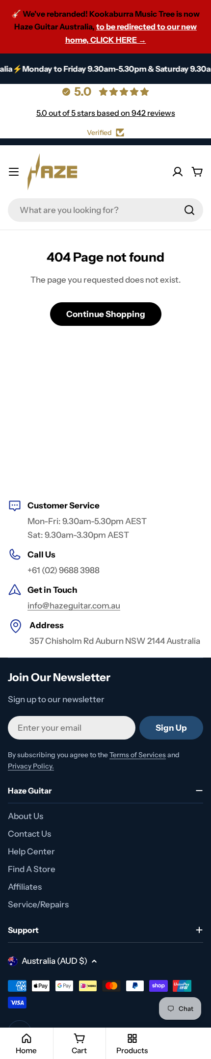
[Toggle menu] (14, 172)
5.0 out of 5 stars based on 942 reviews (105, 113)
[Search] (189, 210)
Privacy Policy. (31, 766)
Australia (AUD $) (54, 961)
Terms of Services (137, 754)
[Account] (178, 172)
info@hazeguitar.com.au (73, 605)
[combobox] (105, 210)
